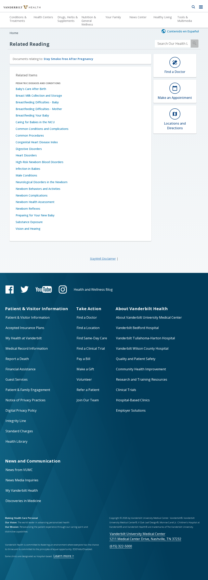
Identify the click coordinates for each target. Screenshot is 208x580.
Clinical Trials (126, 390)
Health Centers (43, 17)
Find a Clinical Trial (91, 348)
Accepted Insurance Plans (24, 328)
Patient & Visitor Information (27, 317)
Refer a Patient (88, 390)
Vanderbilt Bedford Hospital (137, 328)
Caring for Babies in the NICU (35, 122)
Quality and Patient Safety (135, 359)
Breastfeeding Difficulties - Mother (39, 109)
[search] (172, 43)
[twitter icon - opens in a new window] (24, 289)
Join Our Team (88, 400)
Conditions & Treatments (18, 19)
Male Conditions (26, 175)
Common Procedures (30, 135)
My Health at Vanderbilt (23, 338)
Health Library (16, 441)
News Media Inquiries (21, 480)
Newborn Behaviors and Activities (38, 189)
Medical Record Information (26, 348)
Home (14, 33)
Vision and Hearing (28, 229)
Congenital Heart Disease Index (37, 142)
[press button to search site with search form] (193, 6)
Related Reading (29, 44)
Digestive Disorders (29, 149)
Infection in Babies (28, 169)
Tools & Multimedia (184, 19)
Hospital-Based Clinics (133, 400)
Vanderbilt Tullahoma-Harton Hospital (145, 338)
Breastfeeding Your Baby (32, 115)
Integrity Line (15, 421)
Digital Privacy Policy (21, 410)
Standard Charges (19, 431)
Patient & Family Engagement (27, 390)
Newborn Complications (32, 195)
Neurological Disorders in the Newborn (41, 182)
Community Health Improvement (141, 369)
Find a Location (88, 328)
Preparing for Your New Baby (35, 215)
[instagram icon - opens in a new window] (62, 289)
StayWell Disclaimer (103, 259)
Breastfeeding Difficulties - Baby (37, 102)
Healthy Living (162, 17)
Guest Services (16, 379)
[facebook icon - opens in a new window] (9, 289)
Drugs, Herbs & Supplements (67, 19)
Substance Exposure (29, 222)
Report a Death (17, 359)
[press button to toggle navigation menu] (202, 6)
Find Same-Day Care (92, 338)
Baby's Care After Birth (31, 89)
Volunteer (84, 379)
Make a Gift (85, 369)
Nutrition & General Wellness (88, 20)
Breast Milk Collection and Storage (39, 95)
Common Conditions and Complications (42, 129)
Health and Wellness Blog (93, 289)
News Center (137, 17)
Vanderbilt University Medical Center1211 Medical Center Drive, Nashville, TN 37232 (145, 536)
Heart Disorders (26, 155)
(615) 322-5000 (121, 546)
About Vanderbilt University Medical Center (149, 317)
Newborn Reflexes (28, 208)
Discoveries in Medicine (23, 501)
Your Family (113, 17)
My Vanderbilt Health (21, 490)
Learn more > (63, 556)
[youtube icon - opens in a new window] (43, 289)
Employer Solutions (131, 410)
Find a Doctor (87, 317)
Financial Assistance (20, 369)
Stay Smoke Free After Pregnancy (68, 59)
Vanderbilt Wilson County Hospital (142, 348)
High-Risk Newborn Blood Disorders (39, 162)
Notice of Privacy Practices (25, 400)
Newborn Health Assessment (35, 202)
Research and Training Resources (141, 379)
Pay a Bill (83, 359)
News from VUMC (19, 470)
